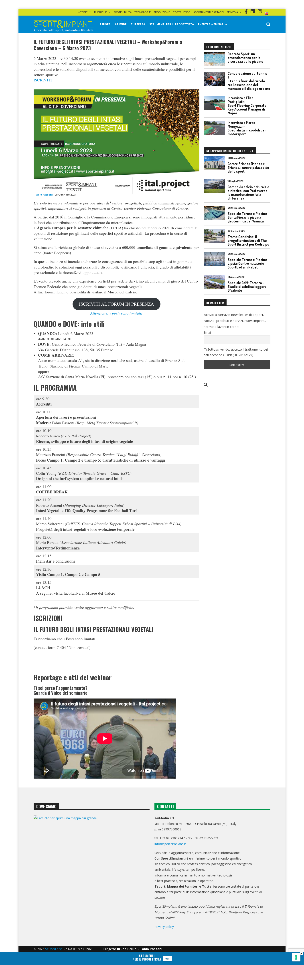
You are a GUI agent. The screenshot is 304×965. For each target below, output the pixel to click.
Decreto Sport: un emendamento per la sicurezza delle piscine (245, 58)
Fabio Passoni (44, 194)
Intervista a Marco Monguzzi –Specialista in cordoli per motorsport (247, 128)
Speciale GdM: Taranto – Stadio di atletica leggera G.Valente (247, 287)
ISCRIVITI (43, 80)
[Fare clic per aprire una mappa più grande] (92, 860)
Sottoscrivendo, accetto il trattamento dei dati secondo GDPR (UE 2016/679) (236, 352)
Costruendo (182, 12)
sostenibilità (122, 12)
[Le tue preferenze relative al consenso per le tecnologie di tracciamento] (296, 957)
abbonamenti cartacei (208, 12)
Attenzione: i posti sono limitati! (116, 313)
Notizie (82, 12)
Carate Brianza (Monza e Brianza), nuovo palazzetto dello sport (248, 168)
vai (167, 958)
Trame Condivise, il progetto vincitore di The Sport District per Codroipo (248, 240)
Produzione (162, 12)
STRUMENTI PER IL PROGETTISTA (171, 24)
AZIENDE (121, 24)
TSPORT (105, 24)
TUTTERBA (138, 24)
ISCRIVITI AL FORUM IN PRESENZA (116, 304)
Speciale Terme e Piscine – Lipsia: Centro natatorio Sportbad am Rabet (249, 263)
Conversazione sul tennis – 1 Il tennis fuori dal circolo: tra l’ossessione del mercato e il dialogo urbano (249, 81)
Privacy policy (164, 927)
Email (207, 332)
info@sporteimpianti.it (170, 844)
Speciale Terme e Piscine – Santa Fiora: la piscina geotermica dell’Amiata (249, 217)
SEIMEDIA (232, 12)
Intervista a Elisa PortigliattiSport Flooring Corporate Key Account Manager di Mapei (247, 105)
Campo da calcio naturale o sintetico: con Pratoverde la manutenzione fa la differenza (248, 192)
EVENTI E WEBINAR (210, 24)
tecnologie (142, 12)
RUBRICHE (100, 12)
